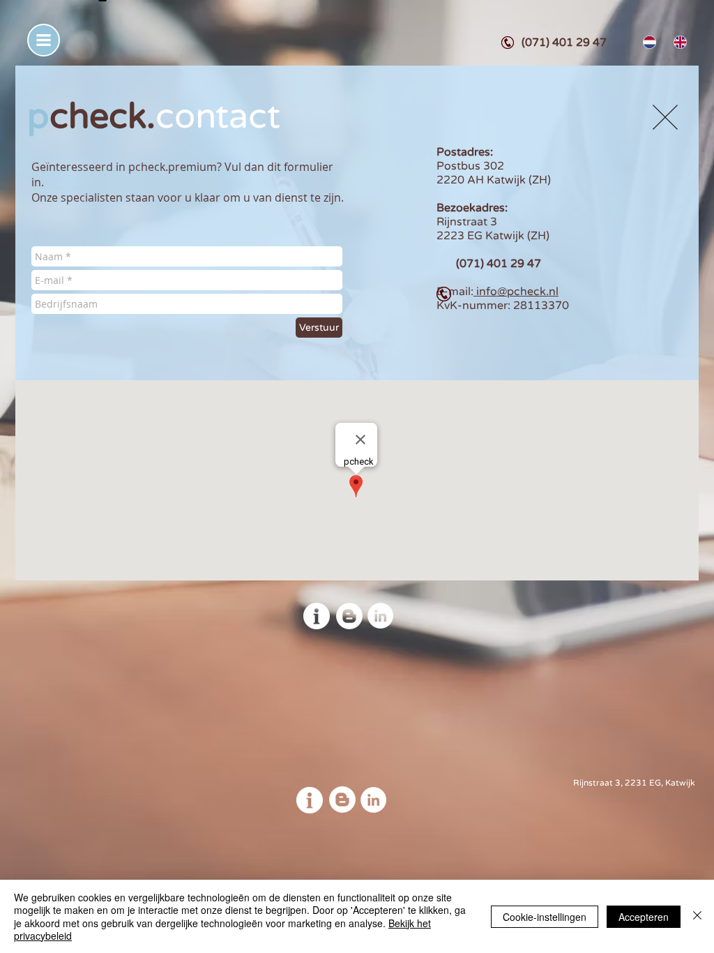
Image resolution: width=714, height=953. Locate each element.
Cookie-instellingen (544, 917)
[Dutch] (648, 42)
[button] (43, 40)
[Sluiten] (697, 916)
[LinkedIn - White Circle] (380, 616)
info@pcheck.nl (516, 292)
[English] (678, 42)
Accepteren (643, 917)
